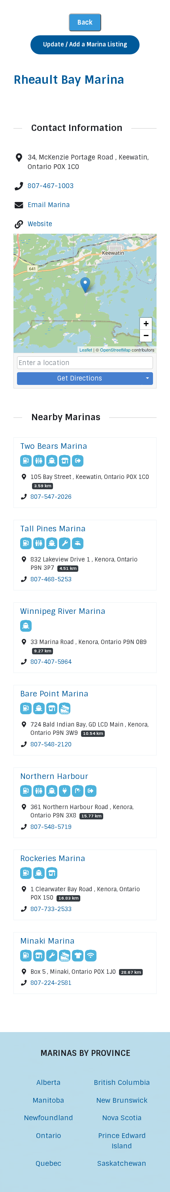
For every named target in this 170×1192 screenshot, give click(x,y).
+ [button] (146, 324)
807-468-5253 (51, 579)
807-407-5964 (51, 661)
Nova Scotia (122, 1117)
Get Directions (79, 378)
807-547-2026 (51, 496)
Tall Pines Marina (53, 529)
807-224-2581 (51, 983)
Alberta (48, 1082)
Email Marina (49, 205)
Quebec (48, 1163)
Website (40, 224)
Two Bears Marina (53, 446)
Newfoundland (48, 1117)
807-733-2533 (51, 909)
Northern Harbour (54, 776)
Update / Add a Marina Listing (85, 44)
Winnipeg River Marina (63, 611)
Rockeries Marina (52, 858)
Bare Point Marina (54, 694)
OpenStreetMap (115, 349)
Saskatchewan (121, 1163)
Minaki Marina (47, 941)
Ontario (48, 1135)
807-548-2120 (51, 744)
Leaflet (85, 349)
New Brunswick (121, 1100)
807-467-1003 (51, 186)
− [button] (146, 335)
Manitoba (48, 1100)
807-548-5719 (51, 827)
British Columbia (122, 1082)
